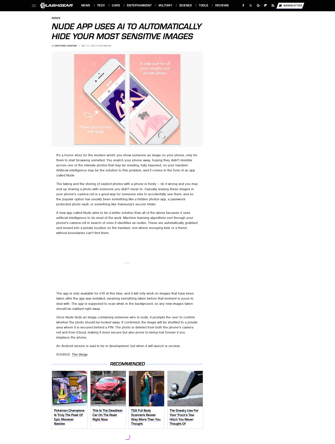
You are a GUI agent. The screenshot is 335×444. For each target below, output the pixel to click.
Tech (101, 5)
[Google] (258, 6)
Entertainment (139, 5)
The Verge (80, 354)
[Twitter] (250, 6)
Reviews (222, 5)
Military (165, 5)
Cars (116, 5)
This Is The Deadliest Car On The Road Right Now (107, 415)
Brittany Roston (66, 45)
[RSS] (273, 6)
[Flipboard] (266, 6)
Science (185, 5)
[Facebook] (243, 6)
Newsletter (292, 5)
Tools (203, 5)
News (85, 5)
